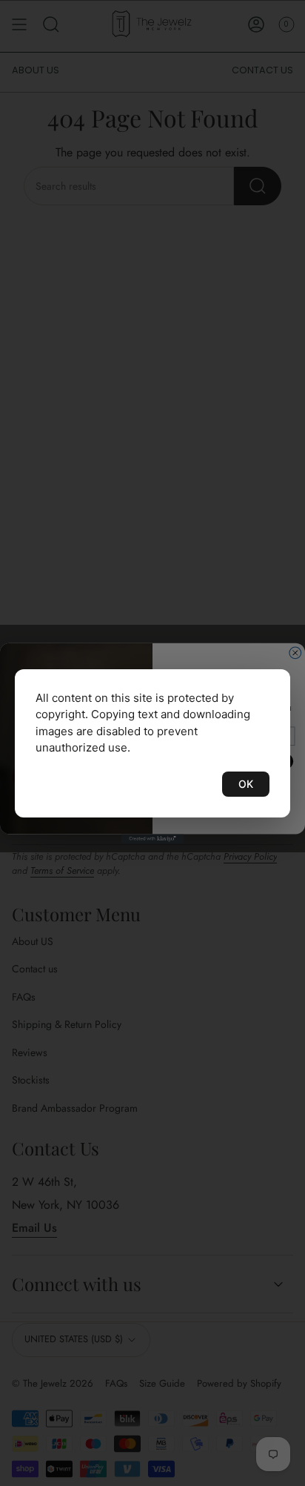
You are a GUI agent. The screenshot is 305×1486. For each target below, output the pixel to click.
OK (245, 783)
